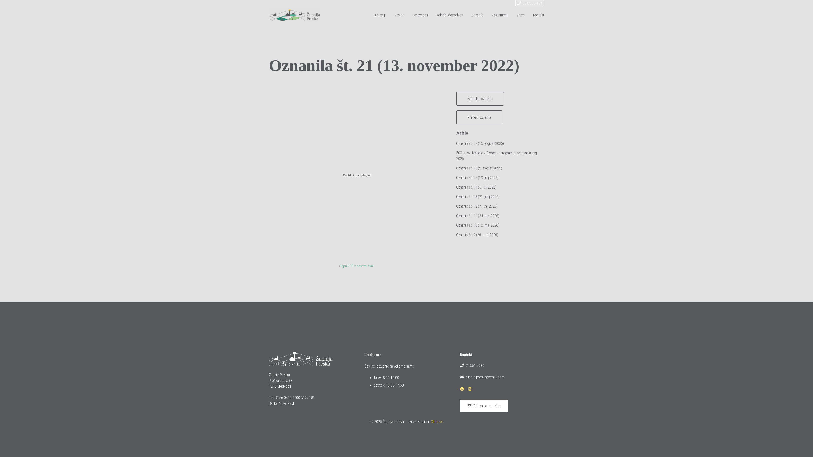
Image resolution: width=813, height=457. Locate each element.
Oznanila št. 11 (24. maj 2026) (477, 215)
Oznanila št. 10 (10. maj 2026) (477, 225)
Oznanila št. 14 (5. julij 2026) (476, 187)
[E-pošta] (491, 4)
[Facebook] (498, 4)
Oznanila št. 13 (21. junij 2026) (477, 196)
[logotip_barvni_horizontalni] (294, 15)
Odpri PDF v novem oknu (357, 266)
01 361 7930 (474, 365)
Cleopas (437, 421)
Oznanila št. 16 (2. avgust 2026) (479, 168)
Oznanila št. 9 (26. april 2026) (477, 235)
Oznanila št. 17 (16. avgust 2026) (480, 143)
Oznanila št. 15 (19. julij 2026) (477, 177)
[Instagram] (506, 4)
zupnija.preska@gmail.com (484, 377)
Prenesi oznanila (479, 117)
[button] (431, 14)
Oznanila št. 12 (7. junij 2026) (477, 206)
